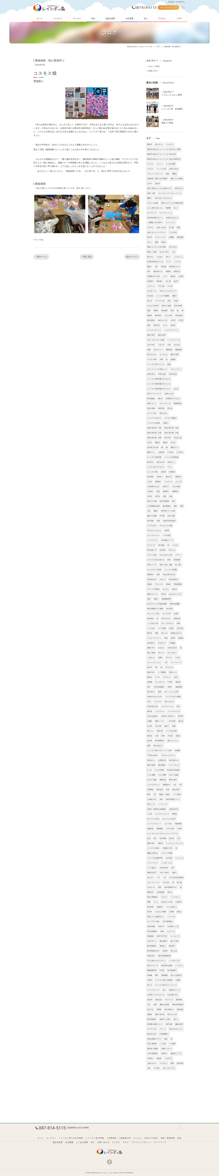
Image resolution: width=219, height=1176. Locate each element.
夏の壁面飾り (152, 946)
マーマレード (152, 213)
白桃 (167, 789)
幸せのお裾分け (152, 716)
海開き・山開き (164, 794)
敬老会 (173, 276)
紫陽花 (180, 638)
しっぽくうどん (166, 863)
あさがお (177, 345)
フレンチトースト (153, 882)
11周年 (170, 682)
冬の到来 (169, 858)
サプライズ (169, 1000)
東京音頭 (180, 1063)
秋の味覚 (161, 545)
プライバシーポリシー (155, 174)
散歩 (165, 1039)
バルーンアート (176, 369)
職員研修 (178, 824)
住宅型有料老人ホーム (155, 218)
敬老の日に (151, 672)
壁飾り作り (151, 648)
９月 (165, 662)
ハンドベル (179, 858)
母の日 (149, 237)
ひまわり (161, 648)
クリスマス (158, 701)
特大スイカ (151, 804)
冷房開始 (150, 789)
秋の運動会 (151, 398)
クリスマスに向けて (154, 418)
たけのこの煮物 (160, 912)
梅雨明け (166, 491)
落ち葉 (171, 838)
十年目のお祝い (152, 755)
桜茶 (159, 887)
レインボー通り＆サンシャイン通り (159, 750)
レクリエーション (166, 213)
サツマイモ (151, 545)
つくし (156, 902)
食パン (176, 208)
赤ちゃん (172, 550)
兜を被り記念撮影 (173, 770)
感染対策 (150, 829)
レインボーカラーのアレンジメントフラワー (162, 833)
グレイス (163, 1029)
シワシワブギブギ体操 (173, 697)
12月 (149, 701)
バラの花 (163, 1044)
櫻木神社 (179, 1000)
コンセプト (170, 144)
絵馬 (158, 574)
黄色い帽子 (173, 780)
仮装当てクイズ (174, 990)
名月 (148, 687)
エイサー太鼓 (152, 359)
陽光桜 (163, 472)
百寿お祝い (151, 956)
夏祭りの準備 (152, 516)
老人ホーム (159, 144)
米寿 (155, 1004)
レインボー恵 (161, 169)
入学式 (173, 320)
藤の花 (149, 633)
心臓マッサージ (166, 1048)
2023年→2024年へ (168, 716)
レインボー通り (152, 472)
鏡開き (174, 174)
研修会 (149, 315)
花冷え (170, 892)
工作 (178, 838)
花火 (148, 271)
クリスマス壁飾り (170, 418)
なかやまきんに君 (166, 555)
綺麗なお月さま (176, 633)
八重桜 (171, 912)
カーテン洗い (152, 413)
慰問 (172, 1063)
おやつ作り (151, 345)
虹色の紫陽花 (164, 501)
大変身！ (166, 423)
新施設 (173, 359)
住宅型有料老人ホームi (155, 262)
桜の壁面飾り (159, 740)
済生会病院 (151, 926)
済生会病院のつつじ (154, 1039)
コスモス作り (152, 525)
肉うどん (169, 657)
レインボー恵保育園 (154, 457)
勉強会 (168, 271)
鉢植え (179, 912)
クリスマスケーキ (174, 711)
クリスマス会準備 (153, 423)
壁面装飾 (180, 237)
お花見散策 (160, 892)
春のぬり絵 (160, 462)
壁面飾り (158, 482)
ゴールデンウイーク (154, 330)
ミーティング (162, 804)
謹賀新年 (150, 574)
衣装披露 (177, 560)
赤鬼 (173, 726)
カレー (149, 242)
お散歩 (171, 628)
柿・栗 (168, 281)
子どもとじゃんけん (154, 530)
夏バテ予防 (174, 941)
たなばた (160, 257)
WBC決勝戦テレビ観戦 (155, 609)
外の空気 (169, 609)
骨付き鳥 (159, 1000)
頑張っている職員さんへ (155, 917)
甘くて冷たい (172, 653)
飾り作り (150, 257)
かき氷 (177, 657)
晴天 (148, 794)
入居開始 (172, 643)
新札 (161, 799)
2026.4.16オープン (175, 1029)
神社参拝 (164, 310)
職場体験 (160, 829)
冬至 (169, 301)
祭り (155, 838)
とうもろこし (178, 257)
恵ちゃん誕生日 (176, 975)
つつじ (165, 325)
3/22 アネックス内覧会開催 (157, 604)
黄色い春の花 (159, 1014)
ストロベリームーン (154, 638)
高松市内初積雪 (177, 1004)
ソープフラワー (152, 540)
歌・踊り (178, 565)
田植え (163, 242)
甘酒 (158, 521)
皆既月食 (161, 408)
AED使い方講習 (152, 1048)
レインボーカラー (153, 535)
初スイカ (161, 653)
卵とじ (176, 1019)
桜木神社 (150, 618)
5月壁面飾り (164, 1034)
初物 (178, 623)
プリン (169, 467)
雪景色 (159, 1009)
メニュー (160, 164)
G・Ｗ (149, 770)
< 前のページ (41, 257)
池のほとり (151, 760)
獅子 (156, 975)
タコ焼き (157, 1068)
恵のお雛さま (169, 1009)
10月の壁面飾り (159, 687)
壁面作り (178, 477)
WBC (149, 599)
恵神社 (156, 310)
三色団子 (178, 902)
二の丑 (149, 814)
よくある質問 (170, 164)
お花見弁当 (162, 760)
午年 (148, 1004)
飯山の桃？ (176, 789)
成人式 (180, 721)
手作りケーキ (152, 565)
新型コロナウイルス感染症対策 (172, 203)
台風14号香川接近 (169, 521)
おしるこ (166, 589)
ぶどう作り (168, 824)
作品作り (161, 926)
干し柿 (170, 286)
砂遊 (165, 638)
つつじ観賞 (162, 628)
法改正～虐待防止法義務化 (156, 809)
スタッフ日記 (38, 240)
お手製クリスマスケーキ (155, 995)
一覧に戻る (87, 257)
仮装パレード (152, 403)
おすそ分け (173, 247)
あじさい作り (164, 252)
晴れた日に (163, 413)
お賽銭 (149, 721)
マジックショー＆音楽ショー (157, 369)
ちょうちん (163, 354)
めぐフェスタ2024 (168, 819)
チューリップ (170, 222)
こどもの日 (173, 232)
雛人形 (174, 589)
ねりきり (150, 877)
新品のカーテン (152, 594)
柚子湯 (149, 711)
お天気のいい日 (173, 926)
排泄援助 (150, 936)
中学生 (162, 970)
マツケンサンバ (152, 863)
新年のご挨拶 (166, 306)
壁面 (158, 491)
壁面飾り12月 (167, 848)
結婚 (148, 350)
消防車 (149, 1014)
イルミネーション (167, 706)
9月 (156, 667)
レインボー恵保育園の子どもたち (158, 379)
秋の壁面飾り (172, 970)
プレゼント (167, 677)
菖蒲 (178, 227)
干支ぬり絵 (177, 438)
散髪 (168, 364)
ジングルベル (159, 711)
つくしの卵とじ (171, 907)
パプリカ (177, 262)
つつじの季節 (159, 770)
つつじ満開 (151, 775)
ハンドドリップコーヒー (174, 843)
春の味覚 (150, 907)
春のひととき (162, 320)
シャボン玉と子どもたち (155, 467)
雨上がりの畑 (152, 501)
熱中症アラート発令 (168, 511)
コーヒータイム (173, 765)
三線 (148, 1068)
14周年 (149, 980)
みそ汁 (149, 183)
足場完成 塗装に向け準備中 (157, 178)
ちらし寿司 (168, 315)
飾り (164, 990)
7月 (155, 794)
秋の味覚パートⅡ (167, 540)
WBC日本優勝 (174, 604)
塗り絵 (170, 408)
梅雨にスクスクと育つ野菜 (156, 247)
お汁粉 (149, 726)
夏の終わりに (158, 271)
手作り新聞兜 (152, 1044)
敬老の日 (177, 271)
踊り (173, 501)
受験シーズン (159, 721)
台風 (164, 496)
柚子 (178, 706)
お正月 (149, 442)
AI (176, 848)
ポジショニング (165, 403)
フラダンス (163, 1063)
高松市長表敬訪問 (164, 956)
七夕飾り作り (152, 799)
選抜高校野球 (166, 599)
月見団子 (150, 281)
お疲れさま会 (169, 393)
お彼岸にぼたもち (172, 218)
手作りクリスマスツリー (168, 291)
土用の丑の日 (172, 648)
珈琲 (162, 931)
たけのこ (164, 897)
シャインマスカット (154, 824)
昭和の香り (151, 843)
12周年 (179, 829)
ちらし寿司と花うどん (155, 208)
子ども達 (161, 286)
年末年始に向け (152, 706)
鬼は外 (157, 183)
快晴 (156, 633)
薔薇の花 (163, 780)
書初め (157, 442)
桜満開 (177, 750)
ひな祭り (171, 452)
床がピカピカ (169, 701)
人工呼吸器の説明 (153, 506)
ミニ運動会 (162, 672)
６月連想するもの (153, 486)
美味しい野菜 (152, 252)
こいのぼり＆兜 (152, 623)
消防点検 (180, 1009)
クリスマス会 (159, 301)
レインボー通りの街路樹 (163, 980)
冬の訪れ (150, 296)
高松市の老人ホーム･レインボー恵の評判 (161, 154)
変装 (168, 560)
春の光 (163, 594)
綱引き (160, 398)
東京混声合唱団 (166, 965)
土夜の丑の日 (173, 809)
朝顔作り (164, 1053)
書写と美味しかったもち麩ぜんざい (159, 188)
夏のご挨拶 (151, 653)
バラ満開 (172, 1044)
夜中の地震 (151, 765)
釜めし (167, 726)
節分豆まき (179, 188)
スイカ (168, 262)
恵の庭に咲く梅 (152, 447)
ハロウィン (151, 286)
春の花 (179, 882)
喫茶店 (160, 843)
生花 (148, 838)
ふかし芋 (178, 482)
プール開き (177, 794)
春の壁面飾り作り (171, 887)
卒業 (162, 736)
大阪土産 (160, 731)
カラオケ (150, 227)
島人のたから (152, 354)
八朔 (156, 736)
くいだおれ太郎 (171, 731)
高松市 (149, 144)
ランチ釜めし (152, 868)
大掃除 (178, 980)
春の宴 (149, 740)
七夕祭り (150, 1058)
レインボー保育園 (170, 570)
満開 (148, 902)
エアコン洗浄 (152, 555)
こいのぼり (151, 628)
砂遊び (173, 638)
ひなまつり (151, 887)
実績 (167, 174)
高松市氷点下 (152, 872)
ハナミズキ (171, 917)
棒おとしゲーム (173, 740)
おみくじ (163, 579)
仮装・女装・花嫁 (166, 565)
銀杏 (159, 692)
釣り (156, 266)
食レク (168, 257)
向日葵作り (151, 643)
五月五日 (180, 628)
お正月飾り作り (172, 995)
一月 (158, 877)
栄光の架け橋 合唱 (154, 428)
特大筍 (149, 912)
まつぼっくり (152, 291)
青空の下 (166, 486)
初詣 (148, 310)
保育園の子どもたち (173, 398)
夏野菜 (174, 814)
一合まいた (151, 657)
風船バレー (174, 447)
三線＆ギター (152, 1063)
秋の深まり (151, 692)
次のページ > (132, 257)
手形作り (160, 477)
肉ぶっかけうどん (169, 1068)
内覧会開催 (178, 584)
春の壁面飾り (152, 1019)
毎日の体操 (151, 408)
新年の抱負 (178, 306)
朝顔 (181, 506)
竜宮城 (163, 266)
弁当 (169, 345)
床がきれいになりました (163, 198)
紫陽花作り (167, 785)
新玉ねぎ (157, 325)
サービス (150, 164)
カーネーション (160, 237)
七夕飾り (150, 491)
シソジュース (175, 936)
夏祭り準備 (174, 354)
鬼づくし (150, 731)
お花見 (176, 613)
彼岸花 (165, 951)
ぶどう (165, 276)
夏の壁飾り (163, 941)
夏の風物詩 (167, 506)
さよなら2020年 (153, 306)
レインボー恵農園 (163, 296)
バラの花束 (167, 535)
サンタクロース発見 (154, 570)
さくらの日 (167, 613)
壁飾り (174, 296)
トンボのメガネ (174, 960)
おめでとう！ (158, 350)
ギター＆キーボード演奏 (155, 340)
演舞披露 (164, 975)
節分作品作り (173, 579)
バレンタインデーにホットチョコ (169, 193)
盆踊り (160, 657)
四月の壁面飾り (152, 897)
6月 (175, 785)
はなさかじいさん (175, 594)
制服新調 (179, 687)
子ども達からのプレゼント (156, 960)
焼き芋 (176, 281)
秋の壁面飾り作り (153, 951)
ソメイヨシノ (175, 897)
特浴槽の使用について (155, 1024)
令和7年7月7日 (162, 936)
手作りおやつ (166, 618)
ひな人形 (166, 882)
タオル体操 (176, 486)
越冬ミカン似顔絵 (177, 178)
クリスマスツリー (153, 990)
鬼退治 (149, 584)
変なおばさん (158, 745)
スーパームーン (176, 662)
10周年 (166, 530)
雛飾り (149, 198)
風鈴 (175, 506)
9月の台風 (171, 516)
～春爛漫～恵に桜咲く (155, 222)
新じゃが (164, 633)
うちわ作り (168, 1058)
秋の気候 (150, 521)
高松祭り (172, 946)
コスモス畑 (170, 829)
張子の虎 (167, 438)
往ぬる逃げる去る (169, 574)
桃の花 (149, 736)
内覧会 (168, 584)
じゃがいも (168, 482)
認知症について (176, 1053)
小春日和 (161, 452)
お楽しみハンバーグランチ (156, 232)
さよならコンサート (168, 755)
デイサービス (152, 1029)
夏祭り (149, 266)
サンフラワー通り (153, 921)
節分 (172, 310)
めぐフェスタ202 (153, 819)
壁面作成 (177, 618)
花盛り (178, 736)
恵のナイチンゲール (154, 393)
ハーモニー (179, 965)
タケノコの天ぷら (167, 623)
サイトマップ (160, 1142)
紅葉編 (149, 975)
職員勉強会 (177, 403)
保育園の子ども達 (153, 276)
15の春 (170, 736)
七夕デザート (152, 941)
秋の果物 (163, 838)
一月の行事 (171, 721)
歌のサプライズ (152, 965)
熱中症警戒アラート (173, 799)
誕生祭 (178, 682)
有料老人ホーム (174, 266)
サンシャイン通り (153, 613)
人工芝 (149, 482)
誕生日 (173, 325)
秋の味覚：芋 (152, 550)
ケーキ (157, 677)
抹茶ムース (173, 672)
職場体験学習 (152, 970)
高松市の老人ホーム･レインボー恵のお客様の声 (163, 159)
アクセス (150, 169)
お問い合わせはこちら (168, 7)
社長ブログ (153, 71)
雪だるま (150, 1009)
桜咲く (156, 599)
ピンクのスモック (153, 785)
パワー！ (178, 555)
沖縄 (161, 359)
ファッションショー (154, 662)
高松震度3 (161, 765)
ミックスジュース (173, 340)
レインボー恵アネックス (155, 364)
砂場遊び (172, 472)
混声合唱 (169, 1024)
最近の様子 (151, 335)
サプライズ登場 (166, 853)
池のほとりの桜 (166, 902)
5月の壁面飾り (168, 921)
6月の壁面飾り (152, 931)
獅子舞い (160, 281)
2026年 (149, 1000)
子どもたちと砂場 (166, 525)
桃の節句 (158, 315)
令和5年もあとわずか (154, 697)
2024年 (180, 716)
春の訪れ (150, 462)
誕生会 (149, 677)
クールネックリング (162, 814)
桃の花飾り (179, 315)
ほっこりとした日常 (171, 692)
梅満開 (168, 208)
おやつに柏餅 (173, 775)
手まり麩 (158, 726)
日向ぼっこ (171, 462)
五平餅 (180, 276)
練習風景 (169, 350)
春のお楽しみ (173, 760)
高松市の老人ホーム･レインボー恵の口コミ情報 (163, 149)
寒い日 (149, 301)
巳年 (172, 868)
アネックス (159, 584)
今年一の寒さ (164, 872)
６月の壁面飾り (152, 1053)
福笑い (174, 872)
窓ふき (149, 985)
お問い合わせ (173, 169)
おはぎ (176, 389)
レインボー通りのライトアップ (166, 985)
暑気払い (163, 946)
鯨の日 (149, 667)
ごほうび (161, 345)
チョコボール (159, 682)
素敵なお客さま (152, 853)
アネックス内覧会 (153, 589)
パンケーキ (171, 931)
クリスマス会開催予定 (155, 858)
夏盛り (156, 511)
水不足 (149, 496)
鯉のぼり (169, 477)
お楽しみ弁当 (161, 227)
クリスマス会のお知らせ (155, 560)
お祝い (176, 677)
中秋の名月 (151, 374)
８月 (148, 511)
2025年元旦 (164, 868)
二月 (164, 877)
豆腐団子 (160, 907)
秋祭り (170, 687)
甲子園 (162, 516)
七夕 (173, 252)
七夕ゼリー (162, 643)
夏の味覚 (160, 789)
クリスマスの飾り (153, 848)
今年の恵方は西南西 (176, 877)
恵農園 (171, 237)
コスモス (175, 545)
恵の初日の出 (152, 579)
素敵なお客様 (164, 1004)
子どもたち (169, 667)
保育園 (149, 682)
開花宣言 (150, 892)
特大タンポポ (172, 1014)
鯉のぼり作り (152, 1034)
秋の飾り (163, 550)
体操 (148, 325)
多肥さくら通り (165, 1019)
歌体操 (159, 1058)
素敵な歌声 (179, 1024)
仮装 (148, 745)
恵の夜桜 (150, 477)
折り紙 (171, 227)
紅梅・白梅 (151, 193)
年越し (176, 301)
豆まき (173, 442)
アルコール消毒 (152, 203)
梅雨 (156, 242)
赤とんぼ (174, 951)
